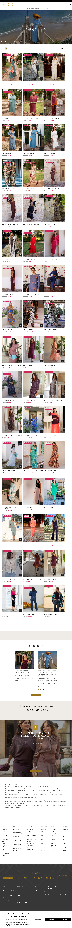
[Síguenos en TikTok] (60, 878)
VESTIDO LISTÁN (49, 153)
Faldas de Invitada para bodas (65, 838)
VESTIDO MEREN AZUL (9, 400)
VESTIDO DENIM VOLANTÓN (32, 579)
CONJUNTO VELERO (50, 259)
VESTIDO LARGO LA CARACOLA (33, 471)
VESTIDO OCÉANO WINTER (31, 294)
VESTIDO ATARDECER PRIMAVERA (9, 471)
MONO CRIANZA (7, 259)
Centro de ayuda (21, 893)
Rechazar (51, 919)
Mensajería (19, 900)
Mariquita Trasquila (5, 41)
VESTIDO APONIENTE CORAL (32, 544)
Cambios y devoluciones (22, 904)
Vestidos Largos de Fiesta (4, 835)
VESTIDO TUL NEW (50, 365)
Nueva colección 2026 (8, 890)
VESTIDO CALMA (7, 330)
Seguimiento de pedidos (22, 902)
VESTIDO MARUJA (49, 507)
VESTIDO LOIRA (28, 365)
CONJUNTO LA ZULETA (51, 435)
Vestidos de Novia (31, 851)
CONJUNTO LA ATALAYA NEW (32, 118)
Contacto (19, 895)
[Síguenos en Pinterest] (66, 876)
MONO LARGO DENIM (29, 614)
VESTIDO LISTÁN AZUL (30, 153)
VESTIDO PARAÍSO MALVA (31, 435)
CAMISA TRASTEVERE (9, 579)
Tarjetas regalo (6, 900)
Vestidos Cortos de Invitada (4, 845)
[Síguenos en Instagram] (63, 876)
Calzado (64, 850)
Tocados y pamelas (7, 895)
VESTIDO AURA (7, 118)
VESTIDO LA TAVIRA (29, 189)
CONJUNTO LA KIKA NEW (31, 224)
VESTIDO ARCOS (7, 83)
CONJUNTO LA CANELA (51, 118)
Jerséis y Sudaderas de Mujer (54, 845)
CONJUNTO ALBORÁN (51, 330)
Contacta (8, 878)
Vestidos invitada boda (8, 893)
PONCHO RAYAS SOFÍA (51, 614)
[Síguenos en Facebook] (60, 876)
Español (67, 0)
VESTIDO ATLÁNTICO (51, 471)
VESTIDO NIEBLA (7, 153)
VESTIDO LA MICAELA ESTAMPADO (9, 508)
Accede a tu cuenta (36, 890)
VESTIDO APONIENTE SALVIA (11, 544)
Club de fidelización (21, 890)
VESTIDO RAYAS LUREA (51, 83)
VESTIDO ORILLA (7, 294)
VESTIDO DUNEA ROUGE (30, 259)
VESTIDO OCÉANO (50, 294)
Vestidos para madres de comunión (30, 831)
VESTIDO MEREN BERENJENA (32, 400)
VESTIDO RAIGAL (49, 224)
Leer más (18, 683)
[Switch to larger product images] (3, 48)
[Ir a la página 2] (40, 625)
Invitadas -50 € (16, 829)
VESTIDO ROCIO (28, 330)
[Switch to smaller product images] (6, 48)
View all (36, 695)
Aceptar (65, 919)
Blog (18, 897)
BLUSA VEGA (6, 614)
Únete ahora (36, 771)
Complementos (7, 897)
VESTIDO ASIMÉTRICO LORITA (53, 579)
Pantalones (64, 833)
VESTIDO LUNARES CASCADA (53, 400)
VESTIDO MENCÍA (28, 83)
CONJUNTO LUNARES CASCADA (12, 435)
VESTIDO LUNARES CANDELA (53, 189)
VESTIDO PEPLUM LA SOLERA (11, 365)
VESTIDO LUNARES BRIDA (10, 224)
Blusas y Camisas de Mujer (53, 839)
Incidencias (19, 907)
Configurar (38, 919)
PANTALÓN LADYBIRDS (51, 544)
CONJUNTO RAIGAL (8, 189)
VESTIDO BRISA (28, 507)
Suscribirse (62, 894)
